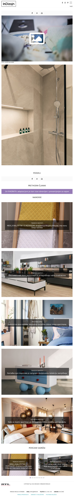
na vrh (71, 484)
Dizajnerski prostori (37, 419)
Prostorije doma (37, 322)
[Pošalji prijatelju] (41, 13)
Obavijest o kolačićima (37, 494)
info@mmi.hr (34, 491)
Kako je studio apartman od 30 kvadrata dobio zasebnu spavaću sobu (37, 422)
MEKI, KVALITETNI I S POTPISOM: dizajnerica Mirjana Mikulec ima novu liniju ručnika (37, 226)
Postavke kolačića (51, 494)
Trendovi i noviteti (37, 223)
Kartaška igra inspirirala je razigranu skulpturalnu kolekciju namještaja (37, 373)
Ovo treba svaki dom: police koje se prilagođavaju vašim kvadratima (37, 275)
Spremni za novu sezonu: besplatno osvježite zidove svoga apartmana (37, 324)
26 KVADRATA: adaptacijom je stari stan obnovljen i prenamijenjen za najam (37, 191)
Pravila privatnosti (23, 494)
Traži (71, 6)
